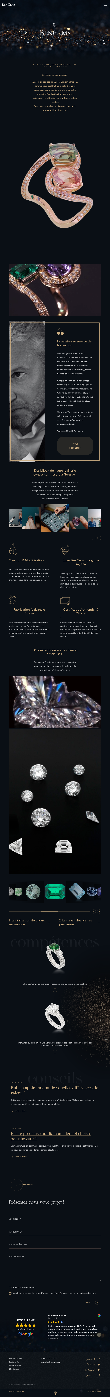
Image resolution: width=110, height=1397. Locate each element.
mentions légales (14, 1384)
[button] (94, 538)
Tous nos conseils (25, 1185)
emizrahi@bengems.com (50, 1362)
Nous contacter (75, 445)
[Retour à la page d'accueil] (8, 4)
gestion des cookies (28, 1384)
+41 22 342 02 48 (49, 1359)
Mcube (21, 1392)
